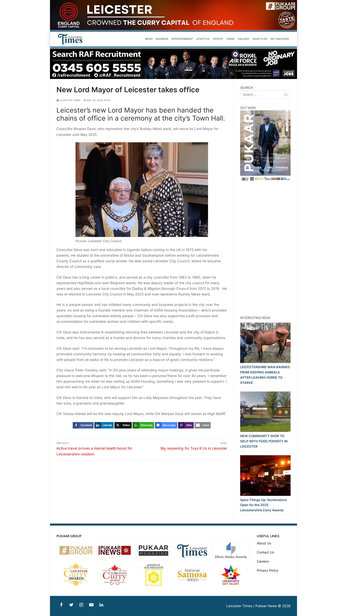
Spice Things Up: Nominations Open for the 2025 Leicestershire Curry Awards (263, 505)
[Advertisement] (265, 248)
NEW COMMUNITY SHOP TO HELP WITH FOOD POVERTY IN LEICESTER (264, 441)
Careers (263, 561)
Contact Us (265, 552)
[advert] (173, 29)
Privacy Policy (267, 570)
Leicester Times (70, 100)
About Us (264, 543)
